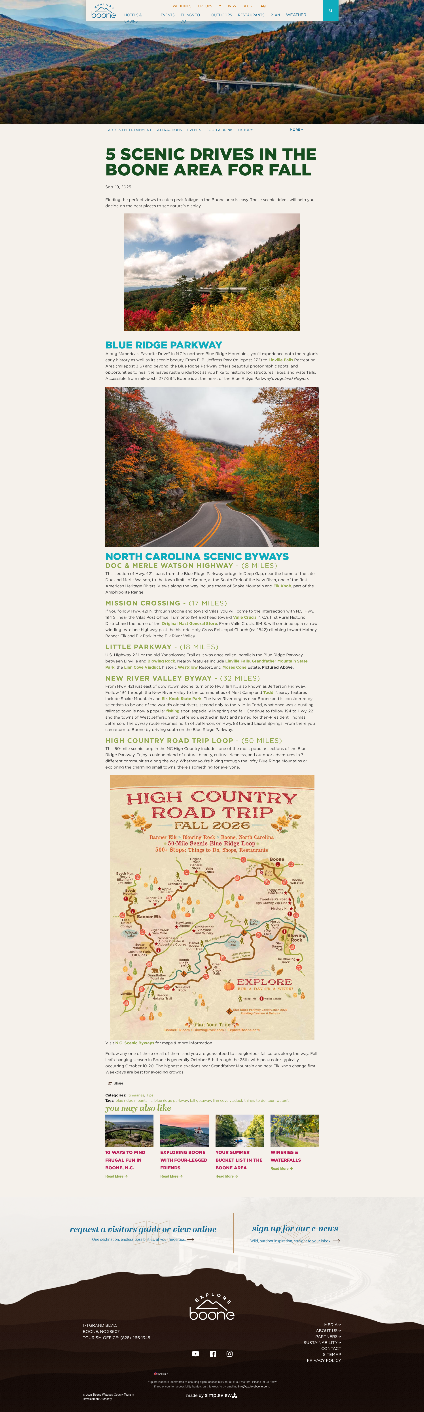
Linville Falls (281, 360)
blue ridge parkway (171, 1100)
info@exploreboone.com (253, 1386)
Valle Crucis (244, 617)
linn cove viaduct (227, 1100)
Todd (268, 692)
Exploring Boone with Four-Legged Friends (183, 1160)
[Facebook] (213, 1353)
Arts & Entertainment (130, 130)
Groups (205, 6)
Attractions (169, 130)
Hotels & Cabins (133, 17)
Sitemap (332, 1354)
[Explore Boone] (103, 10)
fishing (173, 711)
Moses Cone (234, 667)
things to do (254, 1100)
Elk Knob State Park (182, 698)
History (245, 130)
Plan (275, 15)
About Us (327, 1330)
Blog (247, 6)
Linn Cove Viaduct (142, 667)
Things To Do (190, 17)
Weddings (182, 6)
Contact (331, 1348)
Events (168, 15)
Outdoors (221, 15)
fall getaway (200, 1100)
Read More (114, 1176)
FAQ (262, 6)
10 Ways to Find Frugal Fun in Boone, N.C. (125, 1160)
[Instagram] (230, 1353)
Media (331, 1324)
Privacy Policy (324, 1360)
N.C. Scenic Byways (134, 1043)
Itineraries (135, 1095)
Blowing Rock (161, 661)
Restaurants (251, 15)
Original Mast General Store (189, 623)
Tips (149, 1095)
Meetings (227, 6)
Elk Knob (282, 586)
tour (270, 1100)
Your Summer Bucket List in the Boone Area (239, 1160)
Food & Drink (219, 130)
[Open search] (330, 10)
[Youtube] (195, 1353)
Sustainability (321, 1342)
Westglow (188, 667)
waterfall (283, 1100)
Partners (326, 1336)
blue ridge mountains (133, 1100)
